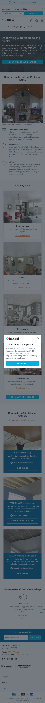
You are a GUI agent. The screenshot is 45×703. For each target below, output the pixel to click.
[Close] (38, 338)
